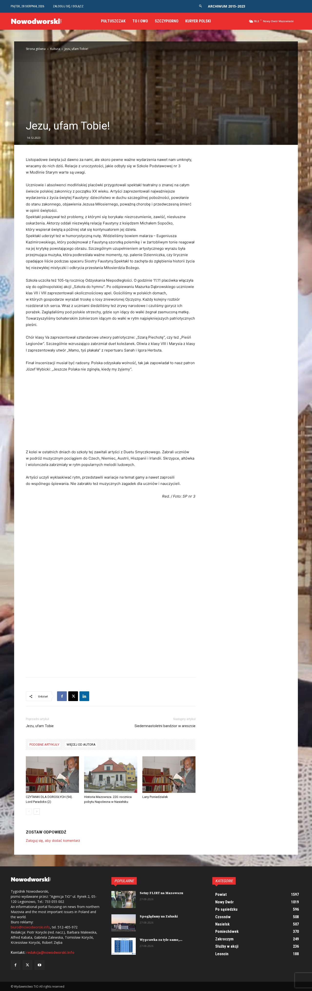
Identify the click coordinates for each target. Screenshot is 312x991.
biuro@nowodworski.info (30, 927)
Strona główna (36, 49)
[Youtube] (39, 965)
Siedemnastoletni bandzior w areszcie (165, 726)
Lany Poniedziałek (155, 797)
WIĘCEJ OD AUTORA (81, 744)
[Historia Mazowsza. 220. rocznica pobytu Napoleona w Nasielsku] (110, 774)
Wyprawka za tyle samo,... (161, 940)
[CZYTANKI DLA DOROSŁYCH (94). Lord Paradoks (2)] (52, 774)
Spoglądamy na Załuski (159, 916)
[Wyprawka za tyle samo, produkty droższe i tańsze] (123, 946)
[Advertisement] (156, 83)
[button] (200, 6)
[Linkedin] (84, 696)
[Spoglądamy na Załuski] (123, 922)
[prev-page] (29, 811)
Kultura (55, 49)
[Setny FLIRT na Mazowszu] (123, 899)
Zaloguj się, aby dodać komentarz (53, 840)
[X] (73, 696)
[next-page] (37, 811)
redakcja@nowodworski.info (50, 952)
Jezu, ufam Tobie (40, 726)
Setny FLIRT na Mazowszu (161, 893)
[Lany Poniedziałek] (168, 774)
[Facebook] (62, 696)
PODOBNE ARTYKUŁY (44, 744)
